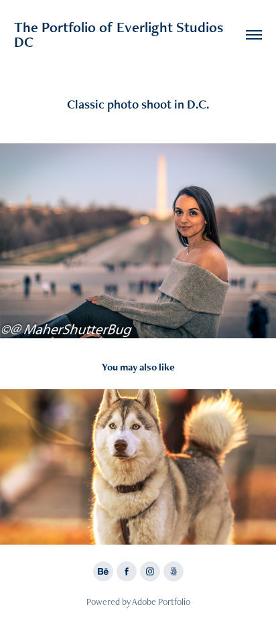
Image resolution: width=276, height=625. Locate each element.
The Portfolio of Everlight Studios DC (120, 34)
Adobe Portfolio (161, 602)
